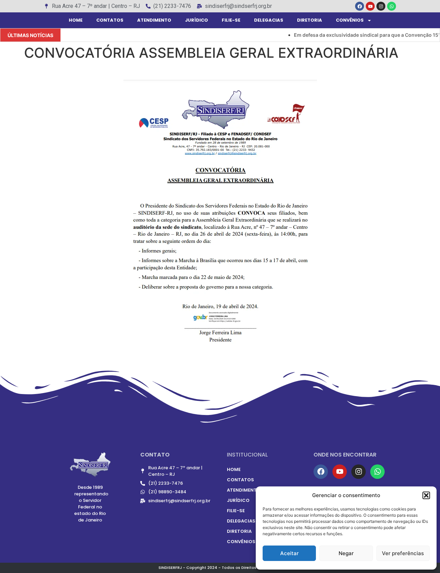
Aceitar (289, 553)
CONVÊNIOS (350, 20)
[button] (426, 495)
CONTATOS (109, 20)
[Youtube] (370, 6)
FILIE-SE (231, 20)
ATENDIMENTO (154, 20)
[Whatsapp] (391, 6)
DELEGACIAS (268, 20)
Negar (346, 553)
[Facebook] (359, 6)
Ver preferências (403, 553)
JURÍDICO (196, 20)
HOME (75, 20)
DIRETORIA (309, 20)
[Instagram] (380, 6)
